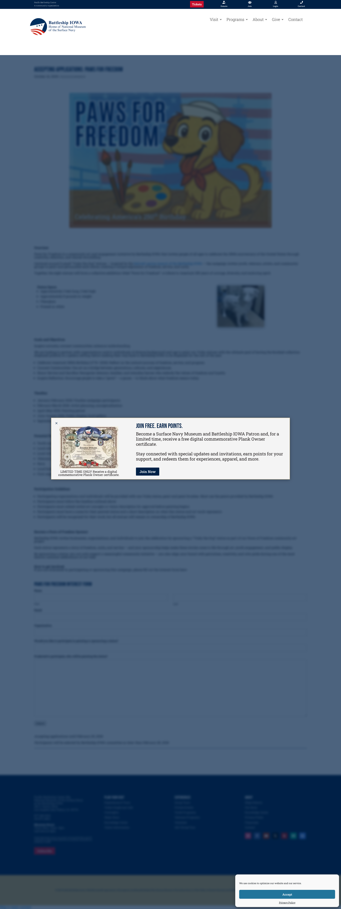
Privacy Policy (287, 902)
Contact (295, 19)
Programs (235, 19)
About (258, 19)
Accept (287, 894)
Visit (214, 19)
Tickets (197, 4)
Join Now (148, 471)
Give (276, 19)
